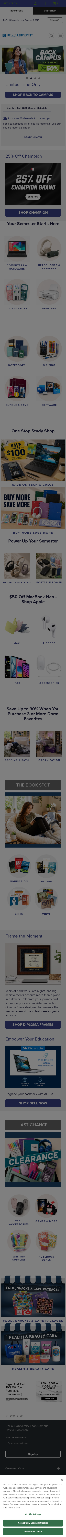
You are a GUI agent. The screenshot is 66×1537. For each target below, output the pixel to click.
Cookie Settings (33, 1514)
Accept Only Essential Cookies (33, 1523)
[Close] (62, 1479)
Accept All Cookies (33, 1531)
